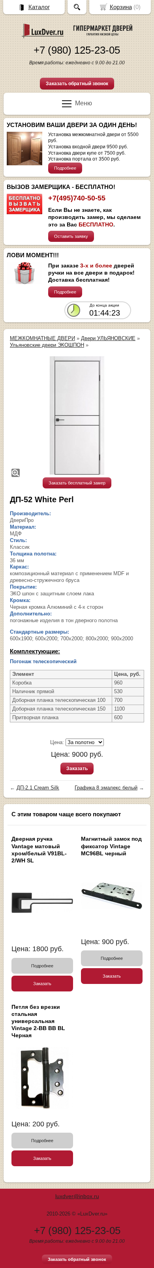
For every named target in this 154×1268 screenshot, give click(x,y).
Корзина (121, 7)
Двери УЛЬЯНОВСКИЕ (108, 338)
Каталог (39, 7)
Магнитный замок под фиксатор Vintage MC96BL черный (111, 846)
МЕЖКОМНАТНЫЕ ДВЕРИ (42, 338)
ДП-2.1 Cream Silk (38, 788)
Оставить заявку (71, 236)
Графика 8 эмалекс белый (106, 788)
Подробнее (65, 168)
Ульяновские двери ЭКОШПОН (47, 345)
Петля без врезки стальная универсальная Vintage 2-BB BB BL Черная (38, 1021)
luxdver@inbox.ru (77, 1196)
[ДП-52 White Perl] (77, 415)
